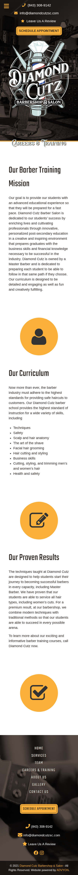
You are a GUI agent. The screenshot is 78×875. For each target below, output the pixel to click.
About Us (39, 777)
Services (39, 756)
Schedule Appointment (39, 30)
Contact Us (39, 792)
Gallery (39, 785)
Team (39, 763)
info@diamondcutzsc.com (39, 13)
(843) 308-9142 (41, 826)
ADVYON (63, 870)
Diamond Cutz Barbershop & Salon (41, 865)
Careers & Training (38, 770)
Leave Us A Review (41, 21)
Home (39, 748)
